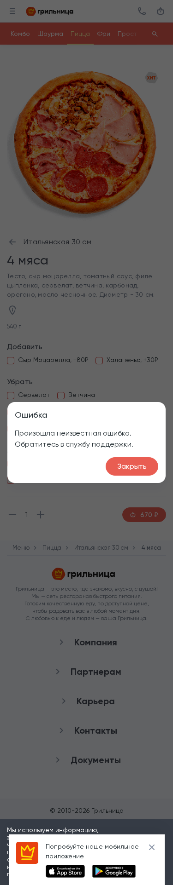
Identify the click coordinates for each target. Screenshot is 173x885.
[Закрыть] (152, 847)
